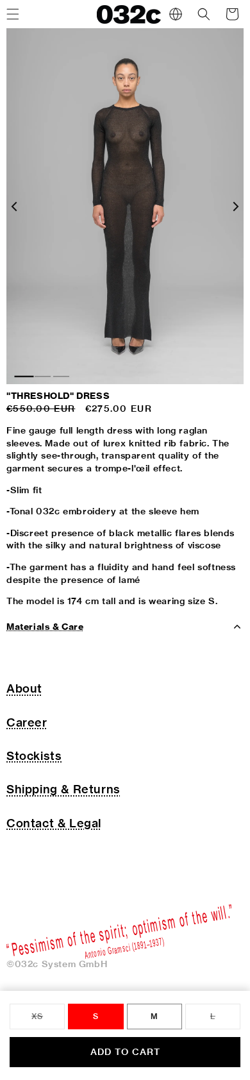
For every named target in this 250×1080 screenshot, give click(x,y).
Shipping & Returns (63, 789)
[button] (204, 14)
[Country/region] (176, 14)
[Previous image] (14, 206)
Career (26, 722)
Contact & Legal (53, 823)
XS (48, 1020)
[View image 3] (61, 376)
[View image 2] (43, 376)
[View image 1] (24, 376)
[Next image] (236, 206)
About (24, 688)
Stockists (34, 755)
